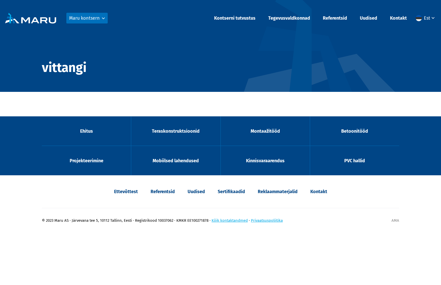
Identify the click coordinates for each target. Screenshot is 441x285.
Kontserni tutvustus (234, 18)
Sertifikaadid (231, 191)
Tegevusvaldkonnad (289, 18)
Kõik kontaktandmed (230, 220)
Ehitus (86, 131)
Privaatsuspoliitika (267, 220)
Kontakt (398, 18)
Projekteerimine (86, 161)
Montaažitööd (265, 131)
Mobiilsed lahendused (176, 161)
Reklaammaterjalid (278, 191)
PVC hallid (354, 161)
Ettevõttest (126, 191)
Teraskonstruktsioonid (176, 131)
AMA (395, 220)
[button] (426, 18)
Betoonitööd (354, 131)
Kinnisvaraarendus (265, 161)
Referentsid (335, 18)
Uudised (368, 18)
